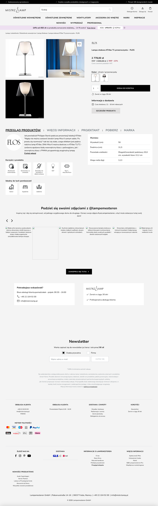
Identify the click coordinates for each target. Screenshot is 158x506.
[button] (25, 99)
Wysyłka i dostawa (97, 409)
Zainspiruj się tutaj (77, 271)
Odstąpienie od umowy (97, 416)
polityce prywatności (90, 386)
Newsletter (135, 409)
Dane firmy (97, 458)
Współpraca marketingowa (135, 465)
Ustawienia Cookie (135, 458)
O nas (97, 456)
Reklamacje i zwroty (97, 411)
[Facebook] (16, 456)
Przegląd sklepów (98, 465)
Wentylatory (84, 17)
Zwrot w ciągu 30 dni (135, 411)
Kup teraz (91, 27)
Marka (129, 130)
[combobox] (76, 9)
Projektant (90, 130)
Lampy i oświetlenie (12, 33)
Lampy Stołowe (42, 33)
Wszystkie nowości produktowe (23, 485)
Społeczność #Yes (135, 456)
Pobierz (112, 130)
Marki (135, 460)
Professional (94, 23)
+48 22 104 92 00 (28, 296)
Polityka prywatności (97, 463)
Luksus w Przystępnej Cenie (23, 481)
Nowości (61, 23)
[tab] (25, 130)
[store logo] (16, 9)
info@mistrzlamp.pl (29, 301)
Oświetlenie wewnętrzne (28, 33)
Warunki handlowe (97, 460)
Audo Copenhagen (23, 476)
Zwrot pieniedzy (97, 414)
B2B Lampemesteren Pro (135, 463)
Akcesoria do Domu (23, 483)
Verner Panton (23, 478)
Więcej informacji (61, 130)
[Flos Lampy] (104, 43)
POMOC (23, 414)
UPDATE (110, 28)
